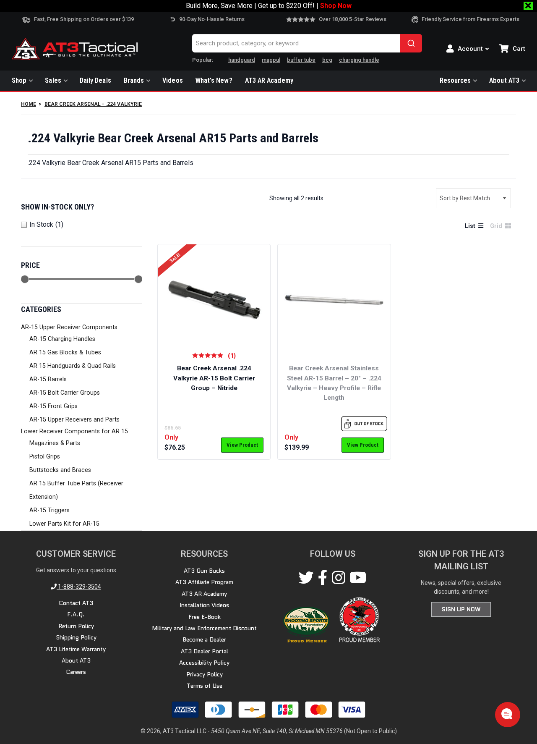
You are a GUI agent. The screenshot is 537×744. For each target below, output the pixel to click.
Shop (19, 80)
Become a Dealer (204, 639)
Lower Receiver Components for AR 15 (74, 431)
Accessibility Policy (204, 662)
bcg (327, 60)
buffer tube (301, 60)
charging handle (359, 60)
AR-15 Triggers (49, 510)
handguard (241, 60)
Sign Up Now (461, 609)
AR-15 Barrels (48, 379)
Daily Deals (95, 80)
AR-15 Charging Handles (62, 339)
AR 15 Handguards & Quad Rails (72, 365)
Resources (455, 80)
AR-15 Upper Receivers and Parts (74, 419)
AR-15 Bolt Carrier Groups (64, 392)
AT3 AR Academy (269, 80)
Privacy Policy (204, 674)
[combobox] (307, 43)
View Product (242, 445)
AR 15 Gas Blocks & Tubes (65, 352)
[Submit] (411, 43)
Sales (53, 80)
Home (28, 104)
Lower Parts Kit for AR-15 (64, 523)
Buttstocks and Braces (60, 470)
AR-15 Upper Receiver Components (69, 327)
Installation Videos (204, 605)
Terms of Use (204, 685)
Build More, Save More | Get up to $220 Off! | (269, 6)
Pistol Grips (44, 456)
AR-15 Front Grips (53, 406)
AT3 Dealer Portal (204, 651)
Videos (172, 80)
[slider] (25, 279)
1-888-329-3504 (79, 586)
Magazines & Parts (54, 443)
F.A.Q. (76, 614)
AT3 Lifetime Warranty (76, 649)
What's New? (214, 80)
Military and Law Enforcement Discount (204, 628)
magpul (271, 60)
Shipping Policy (76, 637)
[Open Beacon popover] (507, 714)
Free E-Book (204, 617)
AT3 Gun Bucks (204, 570)
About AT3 (504, 80)
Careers (76, 672)
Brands (134, 80)
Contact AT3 (76, 603)
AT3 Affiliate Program (204, 582)
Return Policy (76, 626)
